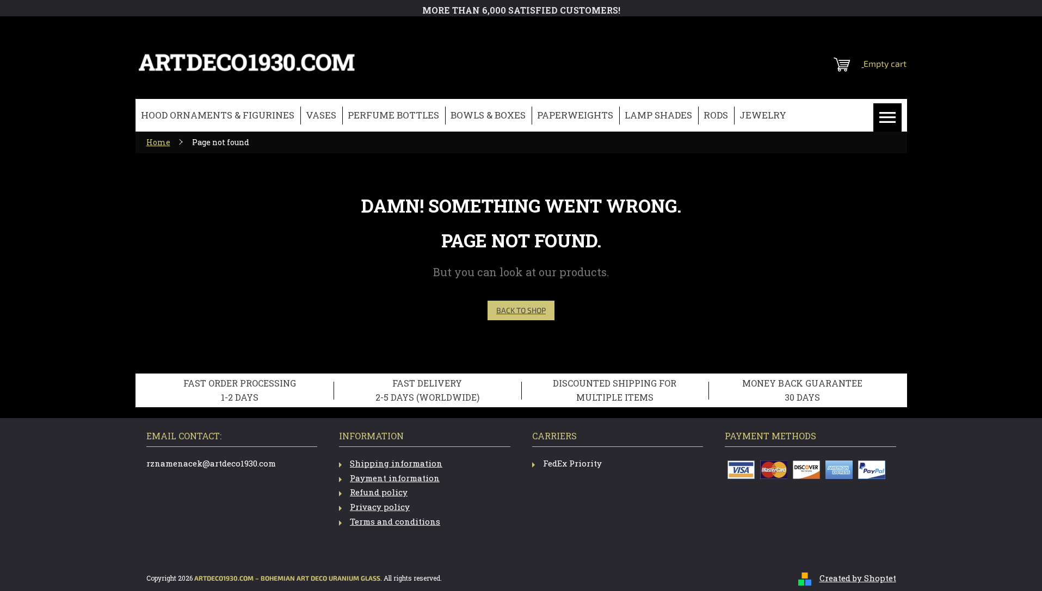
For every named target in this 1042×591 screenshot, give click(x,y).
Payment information (395, 477)
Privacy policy (380, 506)
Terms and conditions (395, 521)
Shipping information (396, 463)
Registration (840, 30)
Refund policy (379, 492)
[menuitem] (217, 115)
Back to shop (521, 310)
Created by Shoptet (857, 578)
